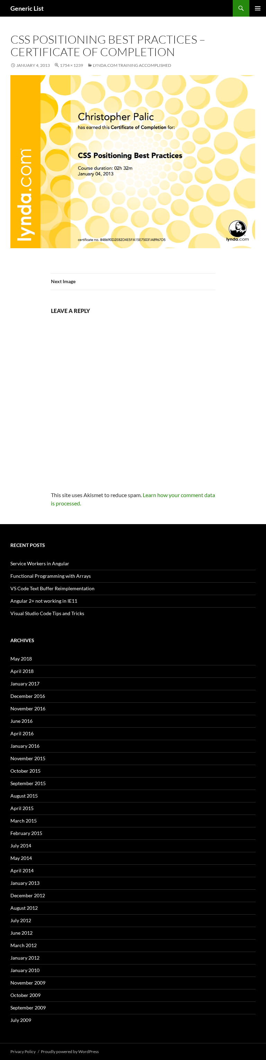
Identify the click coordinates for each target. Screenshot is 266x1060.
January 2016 (24, 746)
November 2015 (27, 758)
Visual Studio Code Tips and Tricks (47, 613)
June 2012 (21, 933)
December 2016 (27, 696)
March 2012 (23, 945)
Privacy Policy (23, 1051)
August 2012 (24, 908)
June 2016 (21, 721)
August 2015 (24, 796)
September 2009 (28, 1007)
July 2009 (20, 1020)
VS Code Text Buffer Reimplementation (52, 588)
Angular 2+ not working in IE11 (43, 601)
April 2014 (22, 870)
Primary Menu (257, 8)
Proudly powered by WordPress (70, 1051)
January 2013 (24, 883)
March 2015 (23, 821)
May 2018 (21, 659)
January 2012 (24, 958)
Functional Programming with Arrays (50, 576)
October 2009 (25, 995)
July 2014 (20, 845)
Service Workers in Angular (39, 563)
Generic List (27, 8)
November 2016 (27, 708)
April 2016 (22, 733)
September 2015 (28, 783)
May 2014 (21, 858)
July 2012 (20, 920)
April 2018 (22, 671)
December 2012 (27, 895)
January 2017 (24, 683)
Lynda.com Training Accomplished (132, 65)
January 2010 (24, 970)
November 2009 (27, 983)
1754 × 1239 (71, 65)
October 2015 (25, 771)
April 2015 (22, 808)
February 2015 (26, 833)
